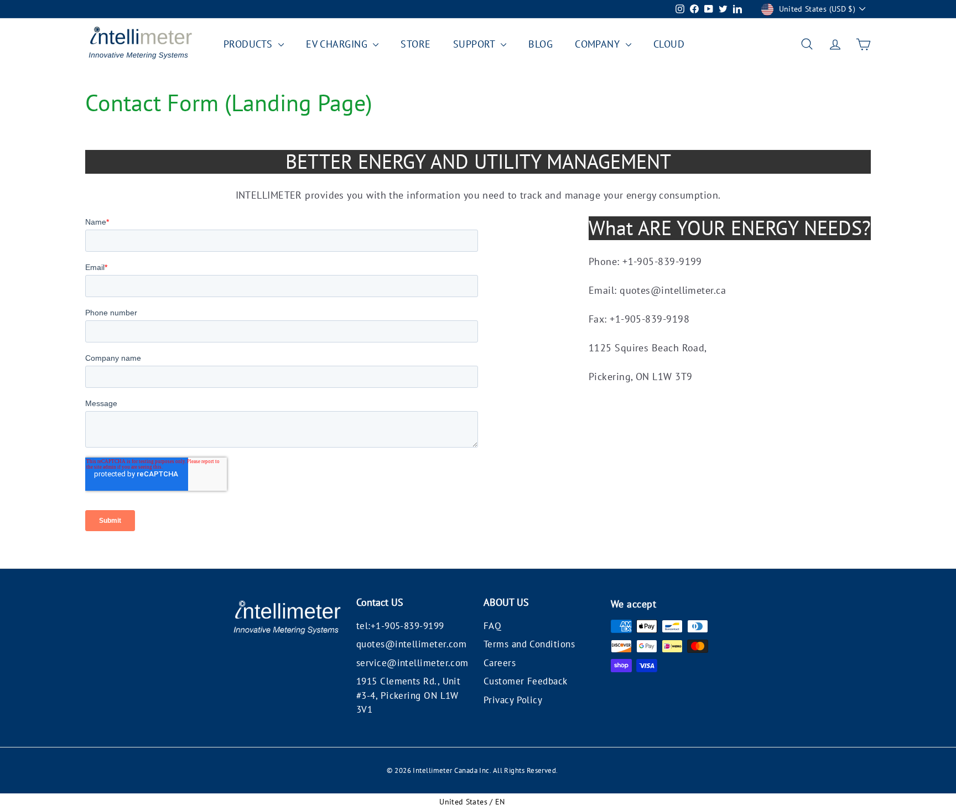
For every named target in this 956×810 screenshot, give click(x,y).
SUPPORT (475, 44)
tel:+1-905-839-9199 (400, 626)
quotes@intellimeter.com (411, 644)
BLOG (540, 44)
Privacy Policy (513, 700)
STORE (415, 44)
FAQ (492, 626)
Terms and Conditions (529, 644)
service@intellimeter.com (412, 663)
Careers (500, 663)
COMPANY (599, 44)
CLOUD (668, 44)
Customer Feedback (526, 681)
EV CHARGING (338, 44)
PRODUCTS (250, 44)
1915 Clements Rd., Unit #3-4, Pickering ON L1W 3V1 (408, 695)
